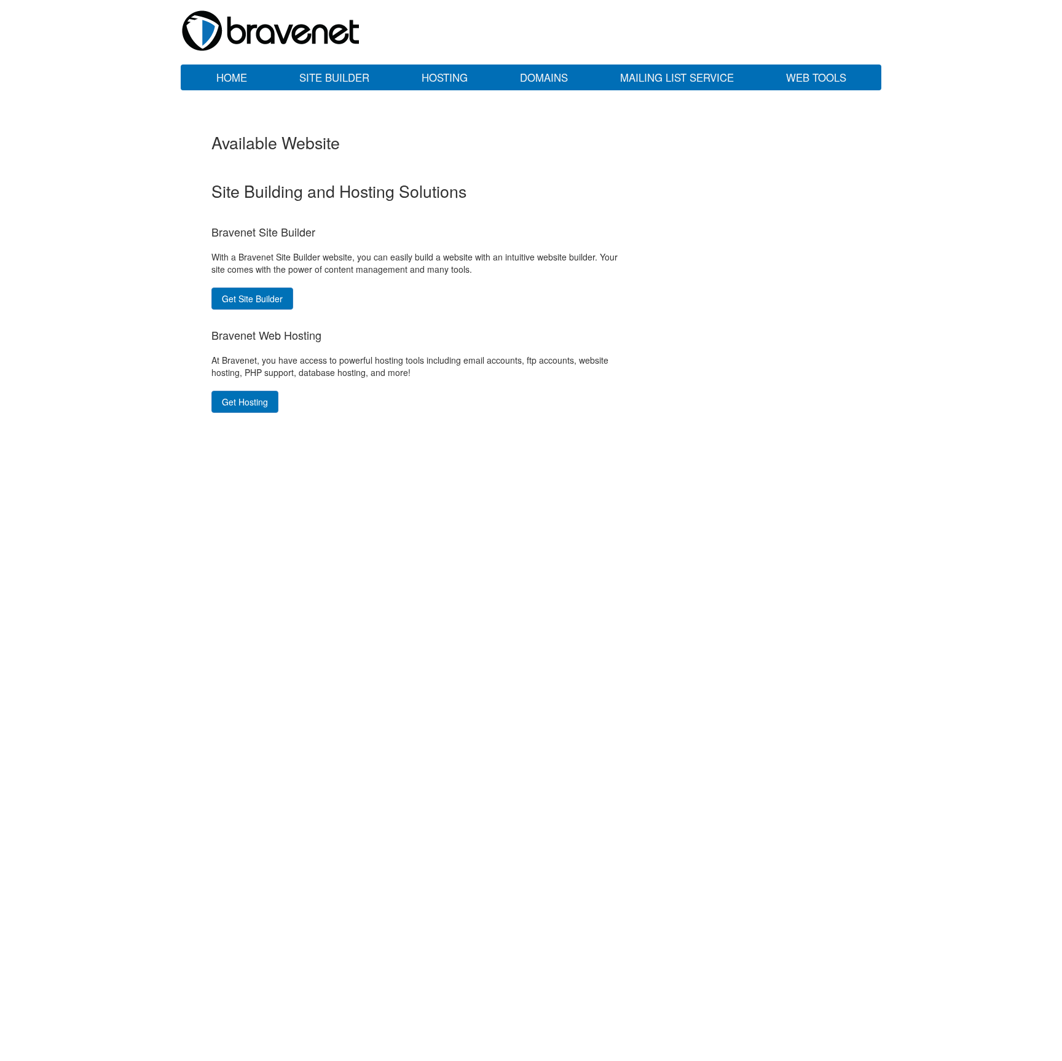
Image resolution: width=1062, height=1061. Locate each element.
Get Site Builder (252, 298)
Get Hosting (245, 402)
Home (231, 77)
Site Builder (334, 77)
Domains (544, 77)
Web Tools (816, 77)
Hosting (445, 77)
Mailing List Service (677, 77)
